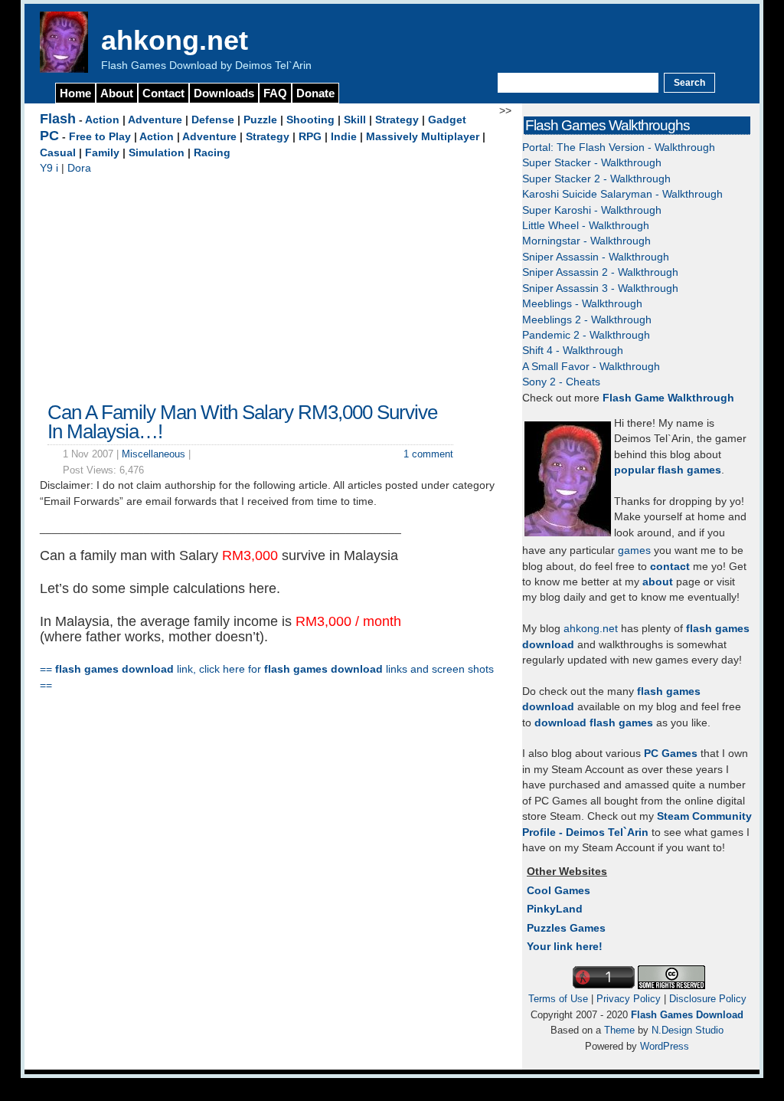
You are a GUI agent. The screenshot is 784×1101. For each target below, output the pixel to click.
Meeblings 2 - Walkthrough (587, 320)
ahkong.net (174, 40)
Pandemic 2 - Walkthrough (586, 335)
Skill (355, 120)
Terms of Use (558, 998)
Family (102, 153)
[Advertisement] (269, 284)
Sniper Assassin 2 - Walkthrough (600, 272)
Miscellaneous (153, 454)
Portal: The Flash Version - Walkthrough (618, 147)
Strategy (397, 120)
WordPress (664, 1046)
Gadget (447, 120)
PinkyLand (555, 909)
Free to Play (100, 137)
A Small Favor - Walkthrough (591, 366)
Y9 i (49, 168)
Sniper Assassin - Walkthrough (595, 257)
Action (102, 120)
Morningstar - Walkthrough (586, 241)
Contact (163, 93)
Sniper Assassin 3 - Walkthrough (600, 288)
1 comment (428, 454)
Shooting (310, 120)
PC (49, 135)
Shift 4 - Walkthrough (572, 350)
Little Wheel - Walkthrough (585, 225)
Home (75, 93)
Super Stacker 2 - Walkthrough (596, 179)
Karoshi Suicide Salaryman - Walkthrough (622, 194)
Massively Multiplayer (422, 137)
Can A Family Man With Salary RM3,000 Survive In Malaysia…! (242, 422)
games (634, 550)
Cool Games (558, 890)
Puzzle (260, 120)
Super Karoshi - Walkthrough (592, 210)
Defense (212, 120)
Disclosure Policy (707, 998)
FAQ (275, 93)
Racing (212, 153)
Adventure (155, 120)
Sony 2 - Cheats (561, 382)
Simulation (157, 153)
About (116, 93)
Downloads (224, 93)
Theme (619, 1030)
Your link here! (565, 946)
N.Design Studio (688, 1030)
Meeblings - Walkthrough (582, 304)
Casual (58, 153)
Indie (344, 137)
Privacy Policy (628, 998)
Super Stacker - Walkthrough (592, 163)
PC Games (670, 753)
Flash (58, 118)
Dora (79, 168)
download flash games (593, 723)
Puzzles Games (566, 928)
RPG (310, 137)
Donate (315, 93)
